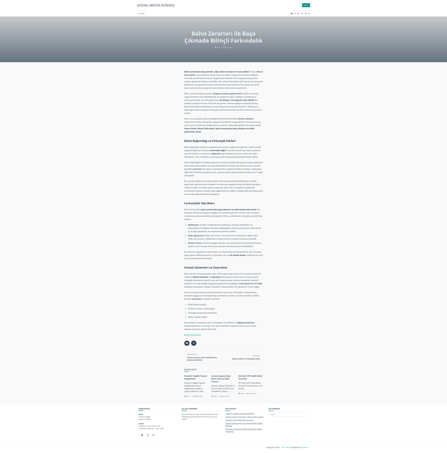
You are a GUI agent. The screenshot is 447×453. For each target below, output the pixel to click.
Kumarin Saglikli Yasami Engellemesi (240, 413)
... (204, 391)
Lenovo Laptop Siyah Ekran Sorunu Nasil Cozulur (221, 379)
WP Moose (304, 447)
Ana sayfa (141, 13)
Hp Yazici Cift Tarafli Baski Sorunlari (239, 420)
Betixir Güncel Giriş (192, 334)
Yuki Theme (285, 447)
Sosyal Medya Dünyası (155, 5)
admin (218, 47)
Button (306, 5)
